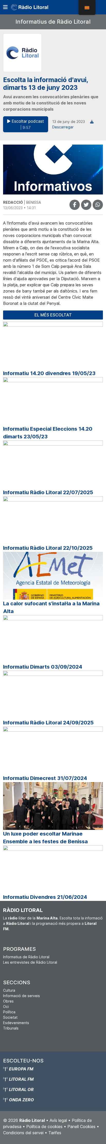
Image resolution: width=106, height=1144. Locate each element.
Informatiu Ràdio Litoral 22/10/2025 (48, 548)
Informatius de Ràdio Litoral (53, 21)
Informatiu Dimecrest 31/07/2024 (45, 778)
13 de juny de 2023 (68, 121)
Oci (6, 1006)
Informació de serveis (21, 996)
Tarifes (54, 1132)
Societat (10, 1017)
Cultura (9, 990)
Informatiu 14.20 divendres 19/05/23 (49, 373)
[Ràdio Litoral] (37, 7)
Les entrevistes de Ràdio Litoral (30, 962)
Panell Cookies (81, 1126)
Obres (8, 1001)
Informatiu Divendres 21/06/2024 (45, 897)
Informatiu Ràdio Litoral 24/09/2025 (48, 723)
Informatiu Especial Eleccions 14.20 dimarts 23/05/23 (47, 433)
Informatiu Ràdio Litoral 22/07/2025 (48, 492)
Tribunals (11, 1028)
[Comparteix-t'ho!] (74, 205)
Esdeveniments (16, 1023)
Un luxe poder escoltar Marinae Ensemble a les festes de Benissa (45, 838)
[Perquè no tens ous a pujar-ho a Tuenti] (86, 205)
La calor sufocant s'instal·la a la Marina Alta (51, 607)
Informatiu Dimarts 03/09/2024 (42, 667)
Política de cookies (44, 1126)
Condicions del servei (23, 1132)
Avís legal (58, 1120)
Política (9, 1012)
